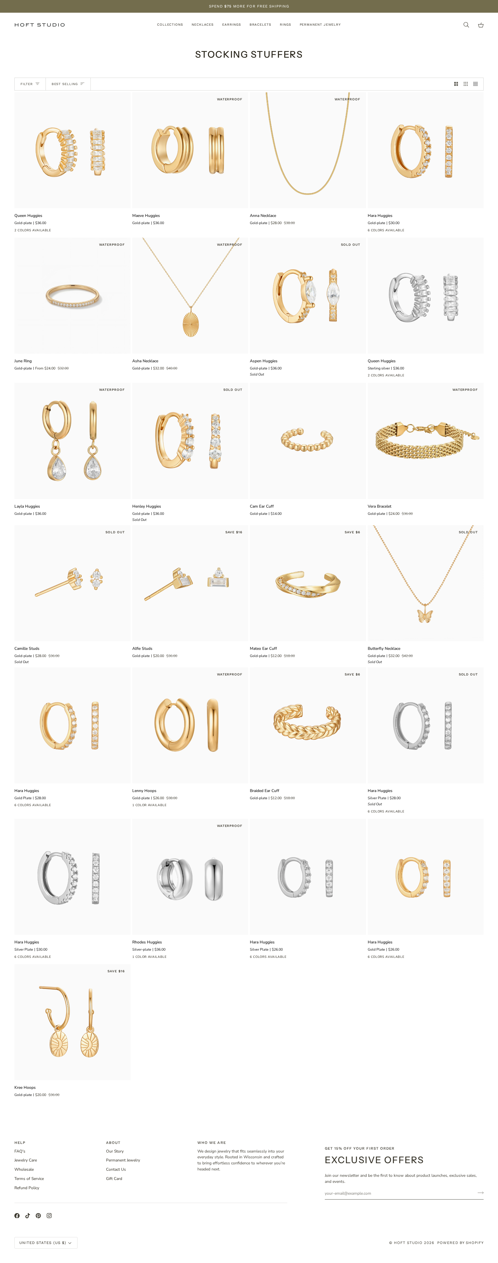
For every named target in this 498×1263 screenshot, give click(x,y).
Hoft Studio (408, 1243)
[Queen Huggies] (72, 150)
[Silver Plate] (392, 231)
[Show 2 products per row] (456, 84)
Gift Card (114, 1178)
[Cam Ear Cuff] (308, 441)
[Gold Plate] (382, 231)
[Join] (479, 1192)
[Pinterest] (38, 1215)
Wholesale (24, 1169)
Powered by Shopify (460, 1243)
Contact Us (116, 1169)
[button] (170, 25)
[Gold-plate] (18, 231)
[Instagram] (49, 1215)
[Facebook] (17, 1215)
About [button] (113, 1142)
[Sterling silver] (28, 231)
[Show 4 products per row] (477, 84)
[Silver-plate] (136, 958)
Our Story (115, 1151)
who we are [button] (211, 1142)
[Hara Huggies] (426, 150)
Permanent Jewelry (123, 1160)
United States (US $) (42, 1243)
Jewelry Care (25, 1160)
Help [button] (19, 1142)
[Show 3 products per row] (466, 84)
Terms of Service (29, 1178)
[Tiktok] (27, 1215)
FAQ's (19, 1151)
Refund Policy (26, 1188)
